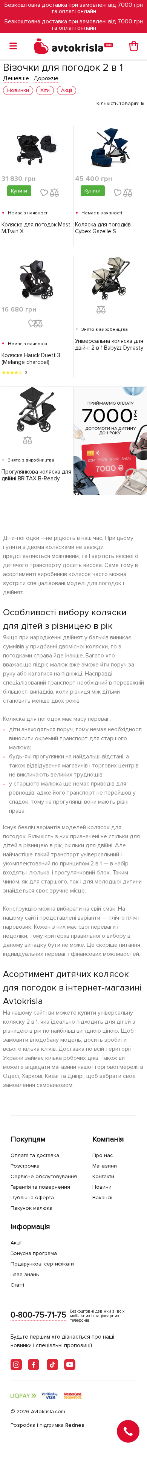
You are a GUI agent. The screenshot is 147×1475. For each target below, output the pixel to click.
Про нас (102, 1155)
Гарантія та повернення (40, 1187)
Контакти (103, 1176)
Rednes (74, 1425)
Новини (102, 1187)
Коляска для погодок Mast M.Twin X (36, 228)
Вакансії (102, 1197)
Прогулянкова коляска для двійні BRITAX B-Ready (36, 475)
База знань (25, 1274)
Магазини (104, 1166)
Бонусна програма (34, 1253)
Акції (16, 1243)
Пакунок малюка (31, 1208)
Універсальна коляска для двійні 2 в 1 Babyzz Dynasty (109, 344)
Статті (17, 1285)
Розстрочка (25, 1166)
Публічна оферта (32, 1197)
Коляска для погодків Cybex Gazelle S (103, 228)
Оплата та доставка (35, 1155)
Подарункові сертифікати (42, 1264)
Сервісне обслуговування (44, 1176)
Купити (19, 191)
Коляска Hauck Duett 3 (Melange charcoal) (31, 358)
